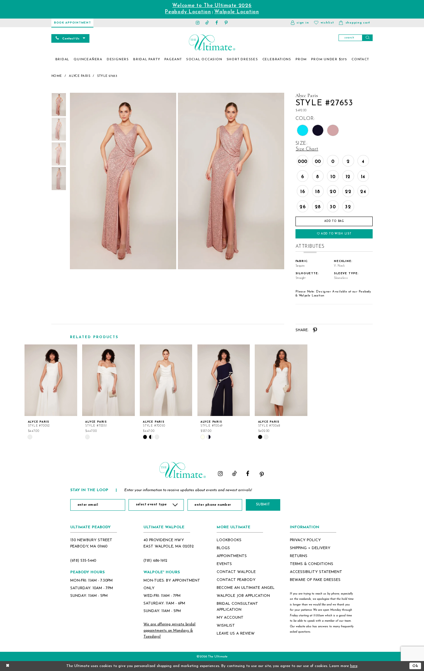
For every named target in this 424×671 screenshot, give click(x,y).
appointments (232, 556)
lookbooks (229, 540)
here (353, 666)
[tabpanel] (122, 181)
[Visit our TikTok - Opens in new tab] (207, 23)
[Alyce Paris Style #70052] (51, 380)
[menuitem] (62, 59)
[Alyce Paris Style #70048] (281, 380)
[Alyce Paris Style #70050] (166, 380)
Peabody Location (188, 12)
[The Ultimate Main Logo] (212, 42)
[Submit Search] (367, 37)
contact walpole (236, 572)
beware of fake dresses (315, 580)
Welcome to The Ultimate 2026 (211, 5)
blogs (223, 548)
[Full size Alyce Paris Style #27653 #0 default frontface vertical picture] (123, 181)
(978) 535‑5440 (83, 561)
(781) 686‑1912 (155, 561)
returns (298, 556)
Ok (415, 666)
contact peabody (236, 580)
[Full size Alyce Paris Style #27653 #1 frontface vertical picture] (231, 181)
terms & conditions (311, 564)
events (224, 564)
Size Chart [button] (307, 149)
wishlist (226, 626)
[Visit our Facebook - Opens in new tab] (217, 23)
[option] (51, 392)
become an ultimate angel (246, 588)
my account (230, 618)
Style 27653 (107, 76)
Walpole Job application (243, 596)
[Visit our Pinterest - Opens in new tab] (226, 23)
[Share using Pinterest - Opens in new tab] (315, 330)
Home (56, 76)
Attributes (310, 246)
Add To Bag (334, 221)
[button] (299, 23)
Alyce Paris (79, 76)
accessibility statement (316, 572)
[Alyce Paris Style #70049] (223, 380)
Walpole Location (236, 12)
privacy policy (305, 540)
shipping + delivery (310, 548)
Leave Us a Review (236, 634)
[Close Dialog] (7, 665)
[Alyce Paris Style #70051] (108, 380)
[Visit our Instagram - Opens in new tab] (198, 23)
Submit (263, 504)
